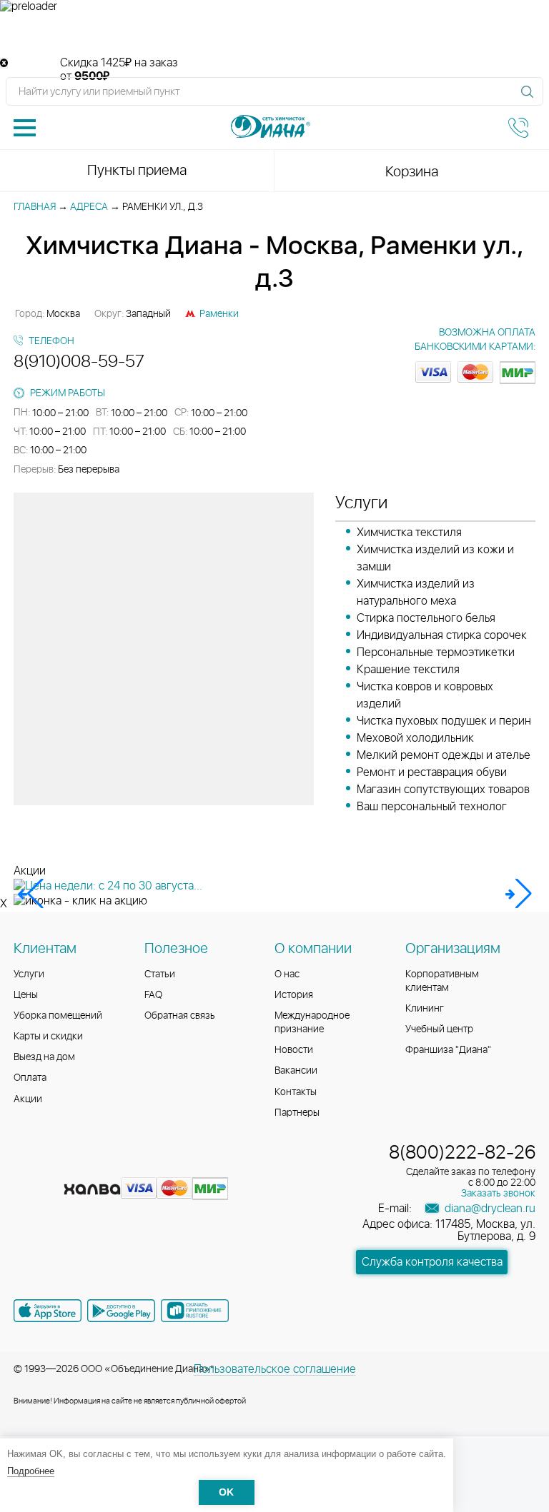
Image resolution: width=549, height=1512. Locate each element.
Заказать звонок (498, 1194)
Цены (26, 995)
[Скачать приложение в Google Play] (121, 1310)
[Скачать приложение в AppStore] (47, 1310)
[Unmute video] (274, 35)
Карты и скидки (48, 1037)
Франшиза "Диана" (448, 1050)
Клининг (424, 1009)
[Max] (128, 1166)
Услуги (29, 974)
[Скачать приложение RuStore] (195, 1310)
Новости (293, 1050)
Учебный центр (439, 1029)
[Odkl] (52, 1166)
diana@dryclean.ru (488, 1208)
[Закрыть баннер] (4, 63)
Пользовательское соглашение (275, 1369)
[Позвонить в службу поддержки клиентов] (518, 128)
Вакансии (295, 1071)
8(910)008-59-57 (79, 362)
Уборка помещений (58, 1016)
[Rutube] (78, 1166)
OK (226, 1492)
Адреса (89, 207)
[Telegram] (104, 1166)
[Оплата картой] (92, 1189)
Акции (28, 1099)
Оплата (30, 1078)
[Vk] (26, 1166)
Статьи (159, 974)
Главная (35, 207)
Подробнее (30, 1471)
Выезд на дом (44, 1057)
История (293, 995)
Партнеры (297, 1113)
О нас (287, 974)
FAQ (153, 995)
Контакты (295, 1092)
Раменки (219, 314)
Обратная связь (179, 1016)
